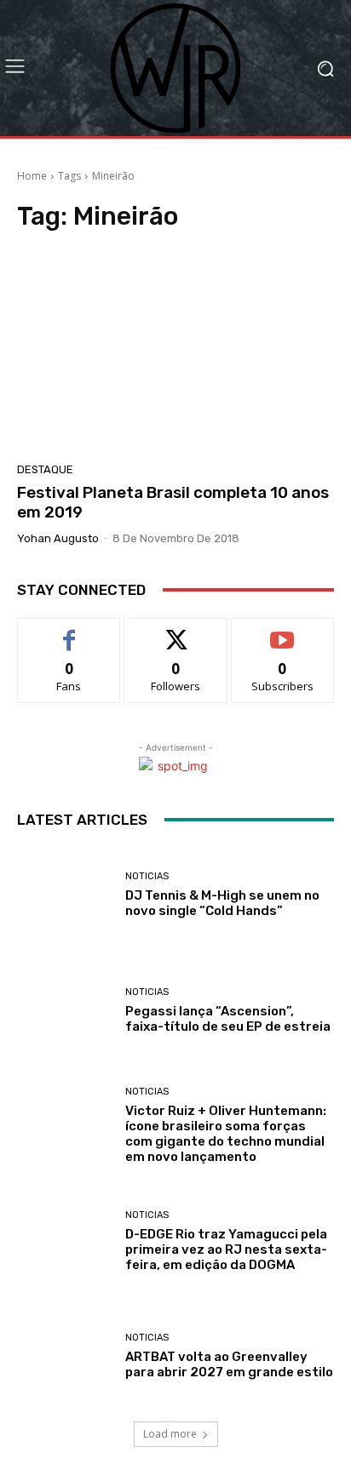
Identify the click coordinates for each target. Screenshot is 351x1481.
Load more (170, 1434)
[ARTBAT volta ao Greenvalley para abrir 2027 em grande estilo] (64, 1356)
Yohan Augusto (58, 538)
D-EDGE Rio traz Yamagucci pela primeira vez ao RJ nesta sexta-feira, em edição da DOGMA (226, 1249)
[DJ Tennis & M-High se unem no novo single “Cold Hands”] (64, 895)
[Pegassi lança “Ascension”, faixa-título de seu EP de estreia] (64, 1010)
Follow (176, 631)
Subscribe (282, 631)
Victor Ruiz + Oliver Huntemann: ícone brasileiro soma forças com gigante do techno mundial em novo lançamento (225, 1133)
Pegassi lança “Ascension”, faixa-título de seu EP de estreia (228, 1019)
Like (69, 631)
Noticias (147, 876)
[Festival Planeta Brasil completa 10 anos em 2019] (175, 352)
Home (32, 176)
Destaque (45, 469)
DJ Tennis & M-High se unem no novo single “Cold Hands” (222, 903)
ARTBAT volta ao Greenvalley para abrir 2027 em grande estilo (229, 1364)
